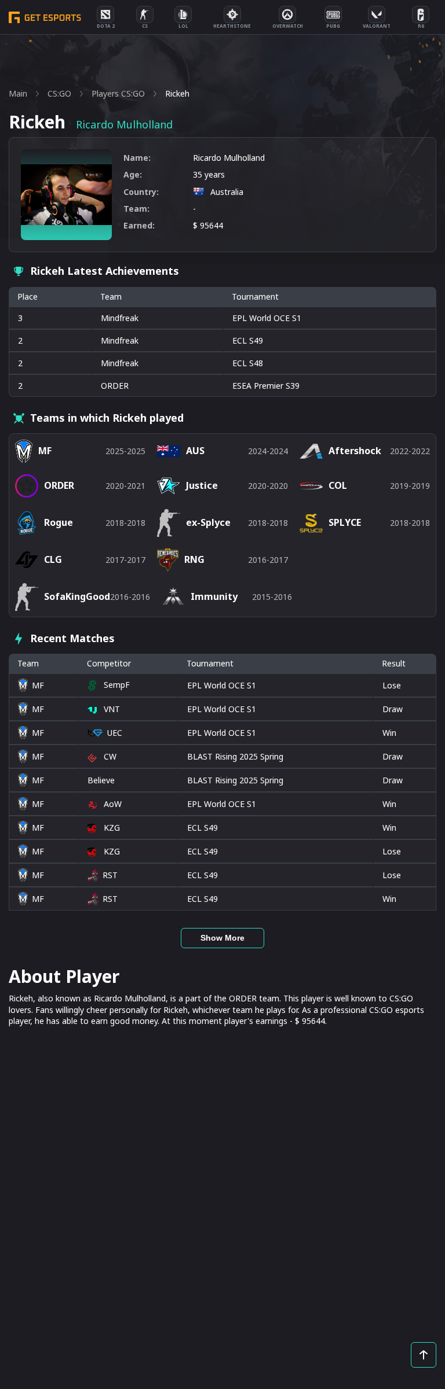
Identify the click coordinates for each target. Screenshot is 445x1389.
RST (110, 874)
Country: (141, 191)
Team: (136, 208)
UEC (114, 732)
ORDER (115, 385)
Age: (132, 174)
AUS (195, 450)
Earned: (139, 225)
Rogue (58, 522)
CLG (53, 559)
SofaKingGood (77, 596)
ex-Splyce (208, 522)
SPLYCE (345, 522)
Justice (202, 485)
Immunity (214, 596)
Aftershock (355, 450)
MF (38, 685)
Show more (222, 937)
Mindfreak (119, 317)
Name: (137, 157)
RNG (194, 559)
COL (338, 485)
